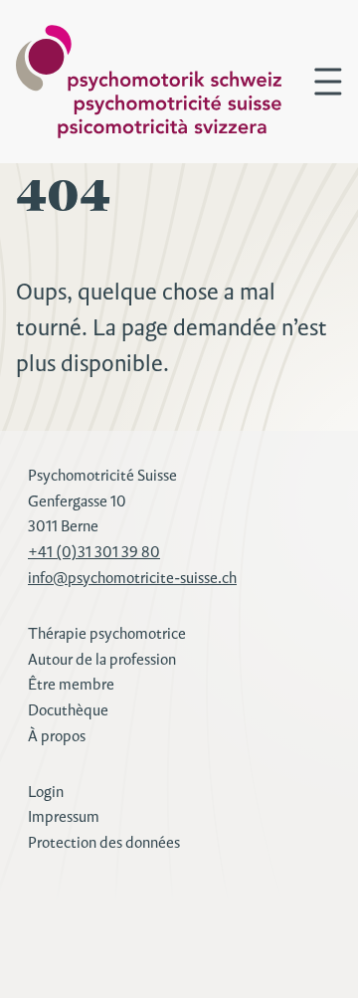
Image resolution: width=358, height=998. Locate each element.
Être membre (71, 684)
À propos (57, 735)
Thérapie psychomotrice (107, 633)
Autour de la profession (102, 659)
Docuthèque (68, 709)
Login (46, 791)
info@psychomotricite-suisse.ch (132, 577)
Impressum (63, 816)
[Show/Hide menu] (328, 82)
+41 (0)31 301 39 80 (94, 551)
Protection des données (104, 842)
